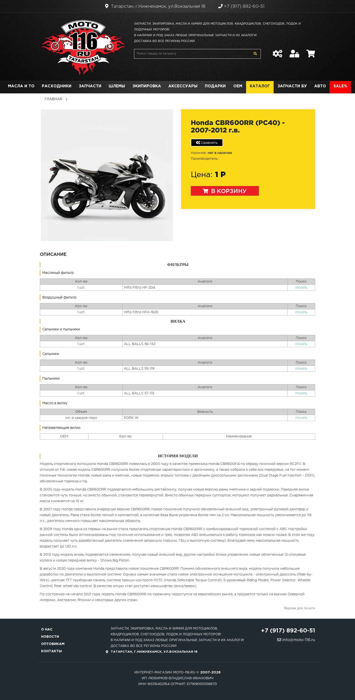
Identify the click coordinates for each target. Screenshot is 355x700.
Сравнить (209, 142)
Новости (50, 636)
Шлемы (117, 86)
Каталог (260, 86)
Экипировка (146, 86)
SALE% (340, 86)
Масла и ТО (21, 86)
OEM (237, 86)
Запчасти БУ (292, 86)
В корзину (228, 191)
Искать (301, 287)
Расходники (56, 86)
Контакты (51, 651)
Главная (53, 99)
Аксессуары (183, 86)
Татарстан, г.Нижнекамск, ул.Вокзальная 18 (157, 6)
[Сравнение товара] (277, 51)
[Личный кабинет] (294, 51)
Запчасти (90, 86)
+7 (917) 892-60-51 (243, 6)
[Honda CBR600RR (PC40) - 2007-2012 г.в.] (107, 175)
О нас (46, 629)
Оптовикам (52, 644)
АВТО (320, 86)
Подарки (215, 86)
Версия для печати (299, 608)
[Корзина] (310, 51)
